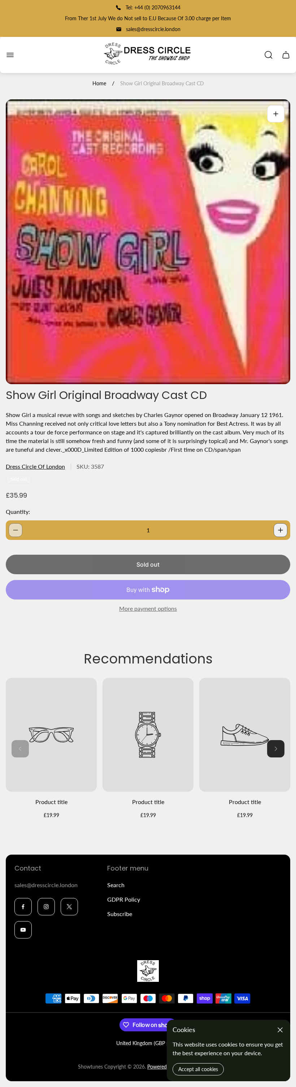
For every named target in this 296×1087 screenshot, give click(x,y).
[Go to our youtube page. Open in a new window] (23, 929)
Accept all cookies (198, 1069)
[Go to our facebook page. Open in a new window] (23, 906)
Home (99, 83)
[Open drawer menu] (10, 55)
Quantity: (18, 511)
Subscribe (119, 913)
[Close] (280, 1030)
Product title (51, 801)
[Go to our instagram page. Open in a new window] (46, 906)
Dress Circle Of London (35, 466)
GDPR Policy (123, 899)
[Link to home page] (148, 971)
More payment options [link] (148, 608)
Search (116, 884)
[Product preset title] (51, 735)
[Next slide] (275, 748)
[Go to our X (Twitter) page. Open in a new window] (69, 906)
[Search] (269, 55)
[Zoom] (275, 114)
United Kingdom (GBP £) (143, 1043)
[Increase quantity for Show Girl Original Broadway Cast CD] (280, 530)
